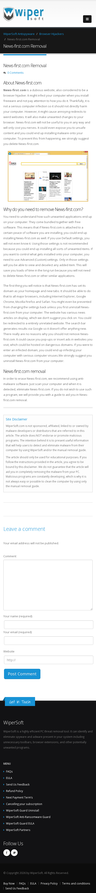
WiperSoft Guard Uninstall (22, 810)
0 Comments (15, 72)
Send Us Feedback (17, 784)
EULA (9, 778)
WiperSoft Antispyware (19, 34)
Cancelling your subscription (24, 804)
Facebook (6, 852)
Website (9, 651)
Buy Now (9, 883)
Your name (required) (17, 616)
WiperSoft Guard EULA (20, 823)
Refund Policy (14, 791)
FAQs (9, 771)
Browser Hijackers (51, 34)
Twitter (14, 852)
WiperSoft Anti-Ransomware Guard (28, 817)
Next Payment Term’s (19, 797)
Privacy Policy (49, 883)
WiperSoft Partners (18, 830)
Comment (9, 556)
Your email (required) (17, 632)
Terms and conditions (76, 883)
